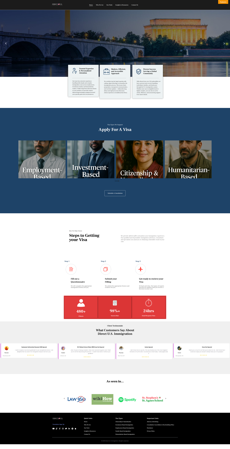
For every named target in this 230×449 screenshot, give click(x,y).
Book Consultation (24, 51)
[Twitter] (66, 429)
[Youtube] (53, 429)
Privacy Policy (151, 431)
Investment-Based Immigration (124, 425)
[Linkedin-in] (69, 429)
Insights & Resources (90, 431)
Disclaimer (150, 428)
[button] (64, 398)
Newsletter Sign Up (58, 424)
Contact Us (87, 434)
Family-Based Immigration (123, 431)
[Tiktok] (57, 429)
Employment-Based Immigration (124, 428)
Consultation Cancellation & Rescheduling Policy (160, 425)
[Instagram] (63, 429)
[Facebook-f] (60, 429)
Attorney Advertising (152, 422)
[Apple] (75, 429)
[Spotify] (72, 429)
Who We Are (87, 425)
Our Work (86, 428)
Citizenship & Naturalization (123, 422)
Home (85, 422)
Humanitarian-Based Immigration (125, 434)
